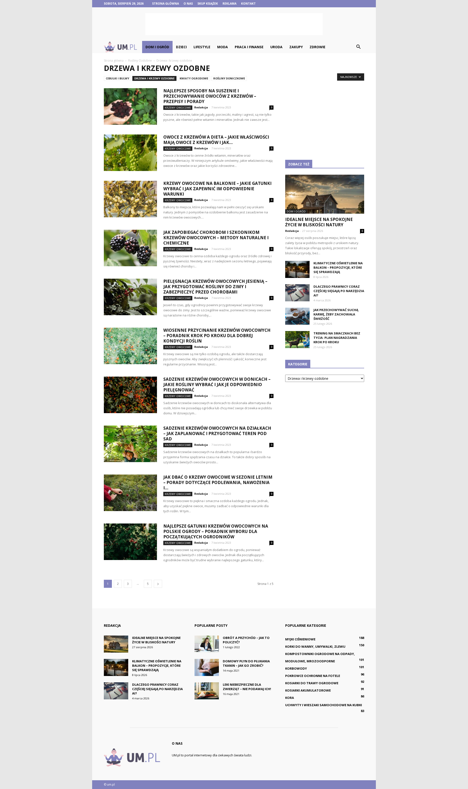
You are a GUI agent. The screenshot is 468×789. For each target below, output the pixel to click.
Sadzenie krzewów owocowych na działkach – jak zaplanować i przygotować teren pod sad (217, 433)
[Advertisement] (234, 24)
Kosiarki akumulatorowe (308, 690)
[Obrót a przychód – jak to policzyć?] (207, 644)
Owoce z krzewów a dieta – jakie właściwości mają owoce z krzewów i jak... (216, 139)
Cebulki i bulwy (117, 78)
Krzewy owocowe (178, 107)
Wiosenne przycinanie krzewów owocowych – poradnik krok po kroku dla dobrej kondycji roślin (217, 335)
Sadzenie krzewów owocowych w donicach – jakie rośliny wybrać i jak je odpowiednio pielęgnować (217, 384)
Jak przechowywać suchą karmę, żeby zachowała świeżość (335, 314)
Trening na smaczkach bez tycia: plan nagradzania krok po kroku (336, 337)
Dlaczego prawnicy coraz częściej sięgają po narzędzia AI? (338, 290)
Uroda (276, 47)
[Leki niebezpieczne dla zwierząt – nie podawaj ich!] (207, 690)
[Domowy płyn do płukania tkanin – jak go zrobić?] (207, 667)
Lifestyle (202, 47)
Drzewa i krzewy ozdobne (154, 78)
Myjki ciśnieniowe (300, 639)
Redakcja (201, 107)
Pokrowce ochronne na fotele (312, 676)
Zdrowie (317, 47)
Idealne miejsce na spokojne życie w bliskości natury (319, 222)
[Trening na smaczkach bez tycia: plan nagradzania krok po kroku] (297, 339)
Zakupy (296, 47)
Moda (222, 47)
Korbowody (296, 668)
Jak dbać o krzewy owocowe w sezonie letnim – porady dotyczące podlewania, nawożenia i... (218, 482)
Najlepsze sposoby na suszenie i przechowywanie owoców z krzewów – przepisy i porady (209, 96)
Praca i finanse (249, 47)
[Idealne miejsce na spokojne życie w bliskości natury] (324, 194)
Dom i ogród (157, 47)
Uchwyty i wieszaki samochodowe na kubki (323, 705)
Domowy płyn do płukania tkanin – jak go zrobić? (246, 663)
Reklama (229, 3)
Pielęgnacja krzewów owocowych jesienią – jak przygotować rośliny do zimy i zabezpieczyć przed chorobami (215, 286)
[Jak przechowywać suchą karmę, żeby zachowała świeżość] (297, 316)
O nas (188, 3)
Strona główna (165, 3)
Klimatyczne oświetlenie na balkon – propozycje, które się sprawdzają (338, 267)
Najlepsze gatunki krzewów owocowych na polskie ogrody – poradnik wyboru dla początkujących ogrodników (215, 531)
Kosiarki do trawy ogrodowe (311, 683)
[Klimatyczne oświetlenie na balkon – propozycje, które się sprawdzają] (297, 269)
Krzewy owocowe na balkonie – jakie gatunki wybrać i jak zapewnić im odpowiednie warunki (217, 189)
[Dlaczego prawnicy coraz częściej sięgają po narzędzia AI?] (297, 292)
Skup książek (207, 3)
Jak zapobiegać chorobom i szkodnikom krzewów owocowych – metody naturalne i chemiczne (216, 237)
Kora (289, 697)
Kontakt (248, 3)
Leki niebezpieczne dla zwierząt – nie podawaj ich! (247, 686)
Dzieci (181, 47)
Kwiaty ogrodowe (194, 78)
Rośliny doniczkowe (229, 78)
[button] (358, 47)
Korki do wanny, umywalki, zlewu (315, 646)
